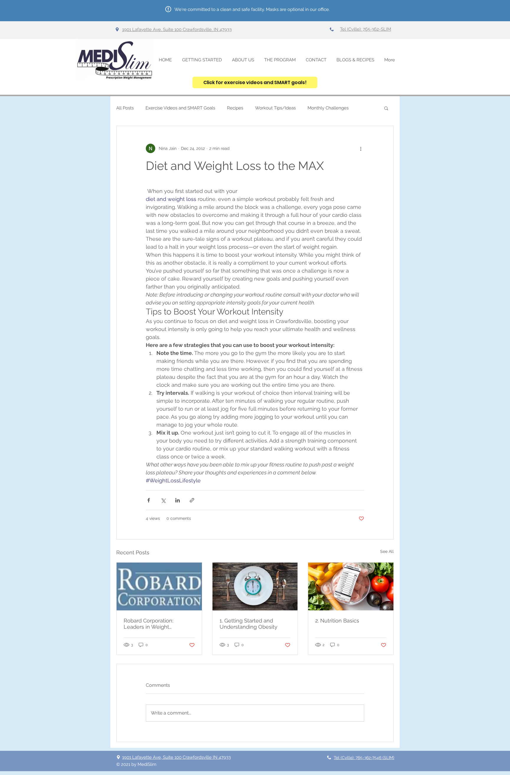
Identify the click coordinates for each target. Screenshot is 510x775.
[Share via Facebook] (148, 500)
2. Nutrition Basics (337, 620)
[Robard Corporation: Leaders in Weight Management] (159, 586)
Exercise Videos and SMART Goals (180, 108)
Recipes (235, 108)
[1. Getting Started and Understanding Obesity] (255, 586)
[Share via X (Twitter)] (163, 500)
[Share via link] (192, 500)
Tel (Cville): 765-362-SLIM (365, 29)
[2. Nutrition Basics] (350, 586)
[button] (386, 108)
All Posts (125, 108)
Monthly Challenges (328, 108)
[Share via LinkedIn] (177, 500)
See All (387, 551)
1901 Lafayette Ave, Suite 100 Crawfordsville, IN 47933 (177, 29)
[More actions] (360, 148)
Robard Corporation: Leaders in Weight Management (148, 623)
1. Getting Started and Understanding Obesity (248, 623)
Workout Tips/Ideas (275, 108)
